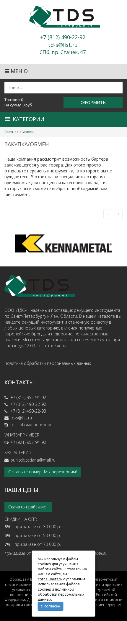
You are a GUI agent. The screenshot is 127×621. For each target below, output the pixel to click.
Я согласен (50, 606)
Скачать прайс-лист (28, 507)
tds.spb (17, 424)
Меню (18, 71)
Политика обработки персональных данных (47, 363)
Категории (28, 119)
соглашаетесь (50, 579)
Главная (11, 131)
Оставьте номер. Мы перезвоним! (42, 472)
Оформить (93, 102)
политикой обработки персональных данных (61, 594)
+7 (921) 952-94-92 (28, 442)
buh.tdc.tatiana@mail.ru (33, 460)
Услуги (28, 131)
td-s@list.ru (21, 418)
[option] (63, 243)
